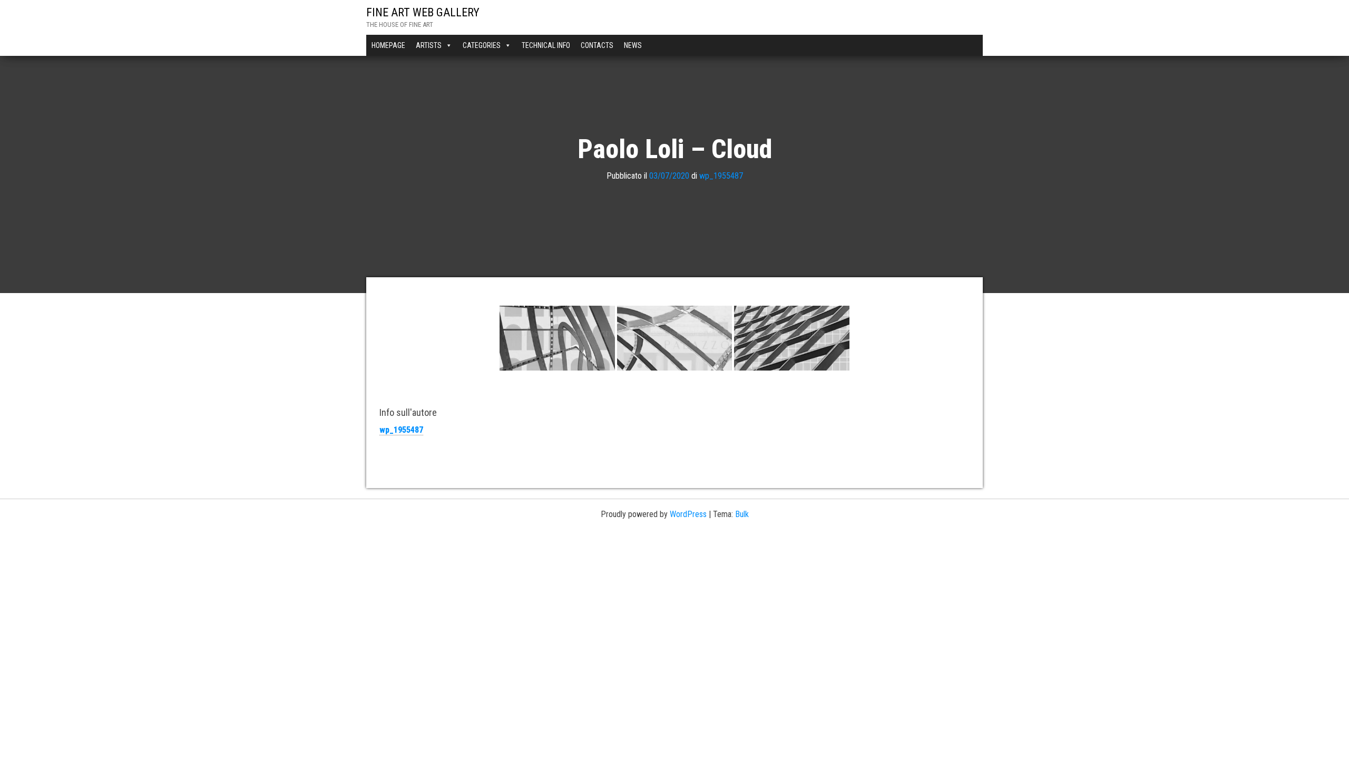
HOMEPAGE (388, 45)
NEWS (633, 45)
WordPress (688, 514)
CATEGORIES (482, 45)
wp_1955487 (721, 176)
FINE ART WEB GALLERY (423, 12)
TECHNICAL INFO (546, 45)
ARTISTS (429, 45)
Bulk (742, 514)
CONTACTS (597, 45)
